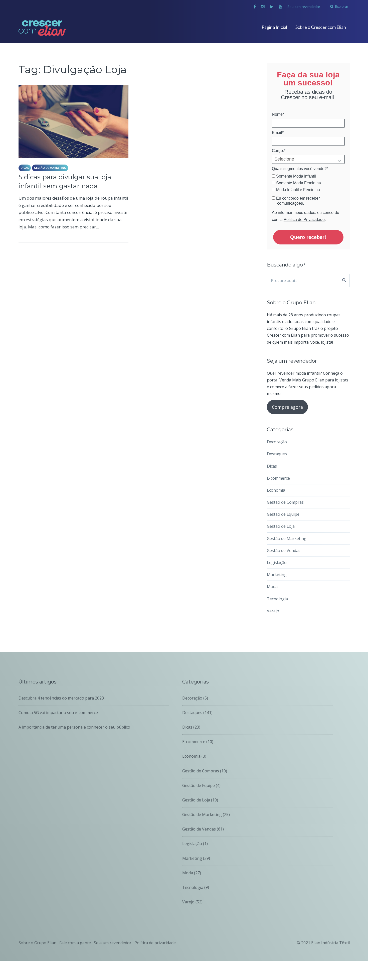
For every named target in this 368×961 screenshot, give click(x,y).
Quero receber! (308, 237)
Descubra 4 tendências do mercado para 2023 (61, 698)
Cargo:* (278, 151)
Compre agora (287, 407)
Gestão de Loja (281, 526)
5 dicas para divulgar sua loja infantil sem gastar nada (65, 181)
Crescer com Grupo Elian (56, 24)
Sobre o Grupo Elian (37, 942)
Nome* (278, 114)
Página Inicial (274, 27)
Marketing (277, 574)
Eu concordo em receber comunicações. (297, 200)
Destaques (277, 454)
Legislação (277, 562)
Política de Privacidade (304, 219)
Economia (276, 490)
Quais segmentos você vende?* (300, 169)
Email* (278, 132)
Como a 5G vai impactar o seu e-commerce (58, 712)
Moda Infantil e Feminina (297, 190)
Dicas (25, 168)
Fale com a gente (75, 942)
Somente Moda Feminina (298, 183)
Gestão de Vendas (283, 550)
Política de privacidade (155, 942)
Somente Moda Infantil (295, 176)
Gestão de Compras (285, 502)
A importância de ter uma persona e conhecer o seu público (74, 727)
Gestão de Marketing (50, 168)
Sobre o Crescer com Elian (320, 27)
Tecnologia (277, 599)
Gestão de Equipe (283, 514)
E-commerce (278, 478)
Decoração (277, 442)
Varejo (273, 611)
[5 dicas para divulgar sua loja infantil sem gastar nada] (74, 121)
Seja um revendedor (303, 6)
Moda (272, 586)
